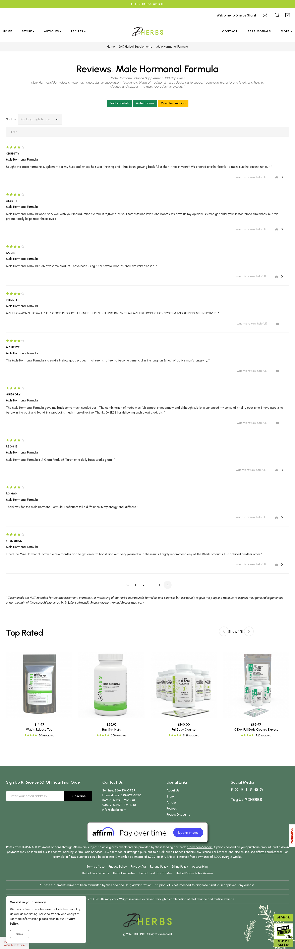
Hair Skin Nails (111, 729)
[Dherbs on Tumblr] (246, 789)
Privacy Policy (118, 866)
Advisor (283, 917)
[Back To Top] (284, 11)
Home (7, 31)
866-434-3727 (125, 790)
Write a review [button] (145, 103)
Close (19, 934)
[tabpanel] (184, 695)
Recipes (77, 31)
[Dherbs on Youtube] (256, 789)
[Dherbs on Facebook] (232, 789)
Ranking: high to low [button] (35, 119)
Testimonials (259, 31)
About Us (173, 790)
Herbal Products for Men (155, 873)
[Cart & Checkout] (287, 14)
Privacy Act (138, 866)
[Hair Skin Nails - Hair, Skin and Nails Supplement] (111, 685)
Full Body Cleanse (183, 729)
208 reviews (118, 735)
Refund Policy (159, 866)
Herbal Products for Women (194, 873)
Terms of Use (95, 866)
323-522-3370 (131, 795)
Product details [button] (119, 103)
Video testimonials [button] (173, 103)
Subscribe (78, 796)
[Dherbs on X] (236, 789)
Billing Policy (180, 866)
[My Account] (265, 14)
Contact (230, 31)
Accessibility (200, 866)
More (285, 31)
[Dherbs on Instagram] (242, 789)
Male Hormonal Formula (167, 69)
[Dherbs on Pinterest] (251, 789)
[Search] (277, 14)
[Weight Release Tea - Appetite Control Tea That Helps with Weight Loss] (39, 685)
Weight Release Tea (39, 729)
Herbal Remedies (124, 873)
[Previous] (127, 585)
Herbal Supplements (95, 873)
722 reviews (263, 735)
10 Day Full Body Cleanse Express (256, 729)
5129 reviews (191, 735)
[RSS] (261, 789)
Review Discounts (178, 814)
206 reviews (46, 735)
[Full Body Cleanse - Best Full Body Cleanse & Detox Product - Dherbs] (184, 685)
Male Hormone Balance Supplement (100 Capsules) (148, 78)
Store (27, 31)
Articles (51, 31)
